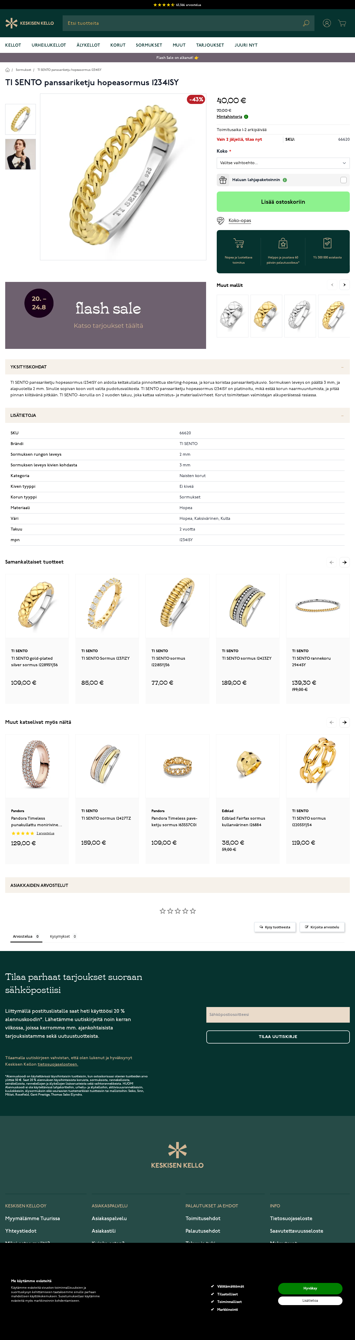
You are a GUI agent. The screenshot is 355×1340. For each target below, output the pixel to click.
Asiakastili (104, 1231)
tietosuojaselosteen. (58, 1064)
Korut (118, 46)
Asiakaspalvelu (109, 1218)
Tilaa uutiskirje (278, 1037)
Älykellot (88, 46)
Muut (179, 46)
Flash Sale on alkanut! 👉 (177, 57)
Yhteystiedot (20, 1231)
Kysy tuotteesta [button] (277, 927)
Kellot (13, 46)
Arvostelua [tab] (22, 936)
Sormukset (149, 46)
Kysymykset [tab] (60, 936)
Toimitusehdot (203, 1218)
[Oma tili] (327, 23)
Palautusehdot (203, 1231)
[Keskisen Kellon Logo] (29, 23)
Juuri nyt (246, 46)
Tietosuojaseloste (291, 1218)
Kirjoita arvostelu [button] (325, 927)
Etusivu (7, 69)
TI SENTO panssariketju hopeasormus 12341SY (69, 70)
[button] (344, 562)
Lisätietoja (23, 415)
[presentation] (219, 176)
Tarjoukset (210, 46)
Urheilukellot (49, 46)
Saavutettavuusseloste (296, 1231)
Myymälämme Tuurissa (32, 1218)
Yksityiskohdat (28, 367)
